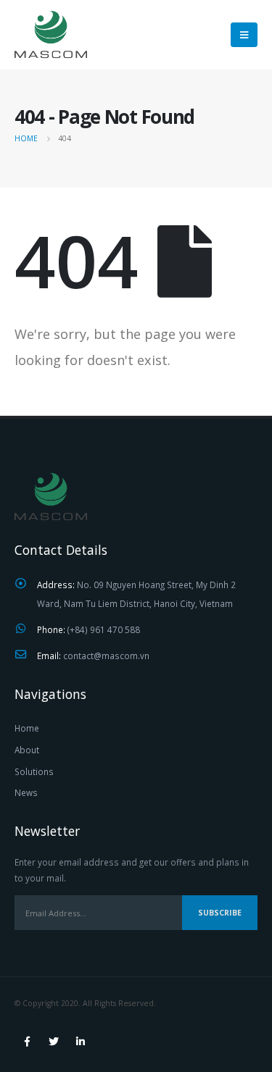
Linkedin (80, 1041)
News (26, 792)
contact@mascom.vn (106, 655)
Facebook (27, 1041)
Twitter (54, 1041)
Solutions (34, 771)
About (27, 749)
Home (27, 728)
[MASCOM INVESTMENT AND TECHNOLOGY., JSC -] (51, 35)
